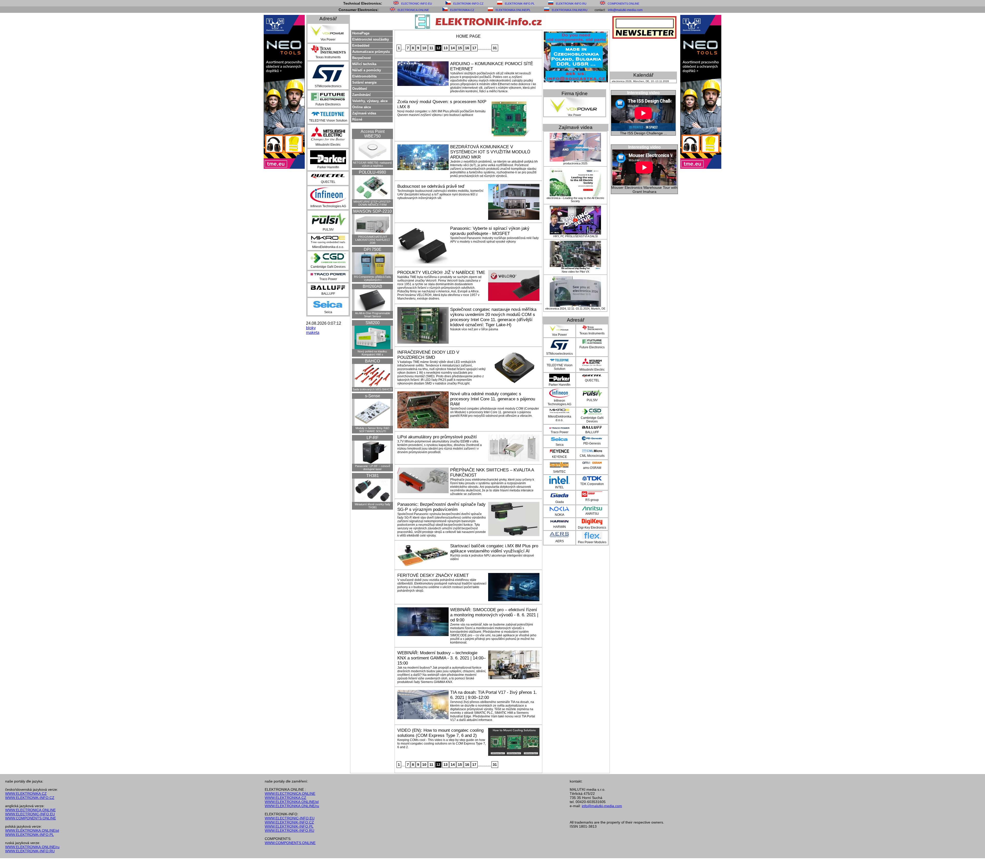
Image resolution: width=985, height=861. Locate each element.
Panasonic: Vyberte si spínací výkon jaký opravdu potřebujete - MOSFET (489, 231)
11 (431, 48)
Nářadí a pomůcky (366, 70)
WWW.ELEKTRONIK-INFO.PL (29, 835)
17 (474, 48)
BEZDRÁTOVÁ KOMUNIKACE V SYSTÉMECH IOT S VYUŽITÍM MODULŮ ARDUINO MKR (490, 152)
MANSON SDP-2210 (372, 211)
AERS (559, 541)
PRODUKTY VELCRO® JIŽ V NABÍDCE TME (441, 272)
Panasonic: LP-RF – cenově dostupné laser (372, 467)
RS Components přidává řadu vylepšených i (372, 278)
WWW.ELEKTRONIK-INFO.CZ (29, 798)
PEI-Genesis (592, 443)
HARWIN (559, 527)
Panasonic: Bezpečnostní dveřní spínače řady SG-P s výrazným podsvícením (441, 507)
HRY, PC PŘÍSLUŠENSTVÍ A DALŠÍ (575, 236)
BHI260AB (372, 286)
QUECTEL (328, 182)
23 (483, 765)
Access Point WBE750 (373, 133)
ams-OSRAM (592, 468)
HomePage (360, 33)
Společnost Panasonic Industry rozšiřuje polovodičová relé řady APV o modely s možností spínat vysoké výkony (494, 239)
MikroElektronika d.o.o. (328, 247)
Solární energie (364, 82)
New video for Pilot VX (575, 271)
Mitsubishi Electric (328, 144)
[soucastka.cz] (576, 81)
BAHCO (372, 361)
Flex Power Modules (592, 542)
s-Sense (372, 396)
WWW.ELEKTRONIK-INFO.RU (30, 851)
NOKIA (559, 515)
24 (484, 765)
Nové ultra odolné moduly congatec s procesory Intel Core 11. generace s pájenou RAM (492, 399)
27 (487, 765)
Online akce (361, 107)
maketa (312, 332)
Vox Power (328, 39)
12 (438, 48)
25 (485, 765)
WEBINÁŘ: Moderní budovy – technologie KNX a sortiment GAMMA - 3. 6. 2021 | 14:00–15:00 (441, 658)
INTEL (559, 487)
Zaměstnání (361, 95)
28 (488, 765)
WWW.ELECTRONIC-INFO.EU (30, 814)
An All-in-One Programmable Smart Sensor (372, 315)
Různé (357, 119)
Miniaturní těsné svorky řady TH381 (372, 506)
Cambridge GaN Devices (328, 267)
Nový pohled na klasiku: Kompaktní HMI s (372, 353)
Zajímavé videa (364, 113)
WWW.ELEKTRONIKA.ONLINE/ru (32, 847)
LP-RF (373, 438)
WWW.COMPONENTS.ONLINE (30, 818)
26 (486, 765)
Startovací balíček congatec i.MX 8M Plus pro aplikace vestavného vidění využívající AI (494, 548)
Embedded (360, 45)
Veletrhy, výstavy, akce (370, 101)
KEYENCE (559, 457)
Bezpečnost (361, 58)
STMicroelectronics (328, 86)
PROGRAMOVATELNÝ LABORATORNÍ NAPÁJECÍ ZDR (372, 239)
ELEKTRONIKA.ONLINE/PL (513, 10)
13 (446, 48)
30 (490, 765)
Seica (328, 312)
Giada (559, 502)
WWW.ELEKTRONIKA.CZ (26, 793)
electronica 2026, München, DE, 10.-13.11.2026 (640, 81)
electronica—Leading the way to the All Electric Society (575, 199)
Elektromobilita (364, 76)
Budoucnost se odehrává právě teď (430, 186)
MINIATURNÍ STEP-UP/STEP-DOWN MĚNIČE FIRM (372, 203)
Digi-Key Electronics (592, 527)
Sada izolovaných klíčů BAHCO (372, 389)
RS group (592, 500)
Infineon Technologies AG (328, 206)
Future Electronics (328, 104)
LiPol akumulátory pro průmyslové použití (437, 436)
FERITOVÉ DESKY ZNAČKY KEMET (433, 575)
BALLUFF (328, 293)
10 (424, 48)
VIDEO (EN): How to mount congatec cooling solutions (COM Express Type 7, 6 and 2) (440, 733)
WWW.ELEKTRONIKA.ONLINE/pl (32, 830)
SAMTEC (559, 471)
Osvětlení (359, 89)
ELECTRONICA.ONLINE (413, 10)
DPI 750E (372, 249)
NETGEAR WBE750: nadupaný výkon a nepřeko (372, 164)
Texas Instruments (328, 57)
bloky (311, 328)
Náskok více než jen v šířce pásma (474, 329)
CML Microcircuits (592, 456)
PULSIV (328, 229)
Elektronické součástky (370, 39)
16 (467, 48)
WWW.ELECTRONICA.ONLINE (30, 810)
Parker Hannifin (328, 167)
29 (489, 765)
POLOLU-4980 (372, 172)
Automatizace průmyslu (371, 52)
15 (460, 48)
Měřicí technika (364, 64)
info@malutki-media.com (625, 10)
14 (453, 48)
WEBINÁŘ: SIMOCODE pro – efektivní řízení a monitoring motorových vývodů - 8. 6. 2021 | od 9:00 (494, 614)
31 (495, 48)
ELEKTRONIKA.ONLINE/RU (569, 10)
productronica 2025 (575, 163)
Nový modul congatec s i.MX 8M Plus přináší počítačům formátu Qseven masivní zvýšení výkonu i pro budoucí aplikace (441, 113)
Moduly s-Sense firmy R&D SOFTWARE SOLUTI (372, 430)
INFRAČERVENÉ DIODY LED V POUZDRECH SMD (428, 355)
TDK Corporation (592, 484)
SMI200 (373, 323)
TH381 (372, 475)
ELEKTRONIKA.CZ (462, 10)
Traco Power (328, 279)
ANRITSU (592, 514)
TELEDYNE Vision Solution (328, 120)
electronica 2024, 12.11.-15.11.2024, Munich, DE (575, 308)
